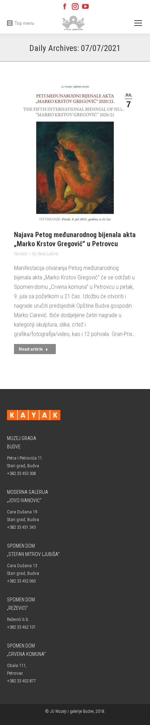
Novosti (20, 253)
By (45, 253)
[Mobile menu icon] (138, 23)
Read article (31, 349)
